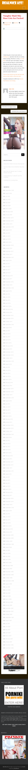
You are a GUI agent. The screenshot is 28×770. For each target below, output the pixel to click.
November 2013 (9, 391)
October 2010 (8, 504)
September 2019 (9, 227)
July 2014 (7, 367)
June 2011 (7, 480)
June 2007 (7, 626)
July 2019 (7, 233)
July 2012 (7, 440)
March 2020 (8, 208)
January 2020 (8, 214)
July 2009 (7, 550)
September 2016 (9, 288)
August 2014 (8, 364)
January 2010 (8, 532)
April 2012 (8, 449)
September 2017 (9, 257)
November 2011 (9, 465)
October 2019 (8, 224)
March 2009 (8, 562)
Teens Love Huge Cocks (12, 719)
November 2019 (9, 221)
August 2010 (8, 510)
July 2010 (7, 513)
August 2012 (8, 437)
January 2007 (8, 642)
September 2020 (9, 190)
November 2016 (9, 282)
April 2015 (8, 340)
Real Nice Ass (6, 766)
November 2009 (9, 538)
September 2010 (9, 507)
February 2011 (9, 492)
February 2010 (9, 529)
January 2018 (8, 248)
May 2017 (7, 269)
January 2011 (8, 495)
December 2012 (9, 425)
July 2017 (7, 263)
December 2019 (9, 217)
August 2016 (8, 291)
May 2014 (7, 373)
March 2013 (8, 416)
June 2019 (7, 236)
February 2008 (9, 602)
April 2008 (8, 596)
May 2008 (7, 593)
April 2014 (8, 376)
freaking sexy (6, 56)
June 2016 (7, 297)
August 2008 (8, 584)
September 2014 (9, 361)
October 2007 (8, 614)
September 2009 (9, 544)
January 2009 (8, 568)
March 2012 (8, 452)
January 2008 (8, 605)
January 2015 (8, 349)
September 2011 (9, 471)
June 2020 (7, 199)
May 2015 (7, 336)
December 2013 (9, 388)
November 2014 (9, 355)
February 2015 (9, 346)
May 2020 (7, 202)
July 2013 (7, 404)
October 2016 (8, 285)
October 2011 (8, 468)
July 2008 (7, 587)
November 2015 (9, 318)
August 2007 (8, 620)
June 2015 (7, 333)
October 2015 (8, 321)
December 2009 (9, 535)
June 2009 (7, 553)
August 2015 (8, 327)
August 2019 (8, 230)
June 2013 (7, 407)
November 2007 (9, 611)
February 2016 (9, 309)
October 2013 (8, 394)
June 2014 (7, 370)
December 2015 (9, 315)
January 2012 (8, 459)
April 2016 (8, 303)
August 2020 (8, 193)
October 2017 (8, 254)
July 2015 (7, 330)
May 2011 (7, 483)
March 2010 (8, 526)
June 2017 (7, 266)
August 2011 (8, 474)
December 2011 (9, 462)
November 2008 (9, 574)
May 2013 (7, 410)
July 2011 (7, 477)
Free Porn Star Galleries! (14, 706)
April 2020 (8, 205)
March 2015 (8, 343)
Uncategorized (6, 24)
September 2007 (9, 617)
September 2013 (9, 397)
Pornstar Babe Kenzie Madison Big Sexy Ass (14, 167)
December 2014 (9, 352)
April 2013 (8, 413)
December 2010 (9, 498)
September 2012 (9, 434)
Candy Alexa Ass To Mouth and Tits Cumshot (13, 176)
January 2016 (8, 312)
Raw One (16, 22)
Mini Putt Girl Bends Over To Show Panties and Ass (13, 172)
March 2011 (8, 489)
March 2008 (8, 599)
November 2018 (9, 245)
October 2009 (8, 541)
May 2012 (7, 446)
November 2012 (9, 428)
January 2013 (8, 422)
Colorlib (23, 766)
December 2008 (9, 571)
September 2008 (9, 581)
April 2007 (8, 632)
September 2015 (9, 324)
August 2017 (8, 260)
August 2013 (8, 401)
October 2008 (8, 577)
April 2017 (8, 272)
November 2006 (9, 648)
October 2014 (8, 358)
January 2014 (8, 385)
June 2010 (7, 516)
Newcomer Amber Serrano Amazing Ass (14, 164)
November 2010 (9, 501)
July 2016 (7, 294)
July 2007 (7, 623)
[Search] (22, 154)
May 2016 (7, 300)
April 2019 (8, 239)
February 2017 (9, 275)
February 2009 (9, 565)
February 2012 (9, 455)
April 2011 (8, 486)
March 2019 (8, 242)
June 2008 (7, 590)
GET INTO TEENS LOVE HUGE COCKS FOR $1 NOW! (14, 725)
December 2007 (9, 608)
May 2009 (7, 556)
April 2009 (8, 559)
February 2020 (9, 211)
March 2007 (8, 635)
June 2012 (7, 443)
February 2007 (9, 639)
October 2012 (8, 431)
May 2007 (7, 629)
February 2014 (9, 382)
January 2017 (8, 279)
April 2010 (8, 523)
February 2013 (9, 419)
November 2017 (9, 251)
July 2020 (7, 196)
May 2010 (7, 520)
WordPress (16, 768)
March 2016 (8, 306)
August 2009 (8, 547)
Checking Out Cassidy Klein (11, 180)
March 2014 (8, 379)
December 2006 (9, 645)
